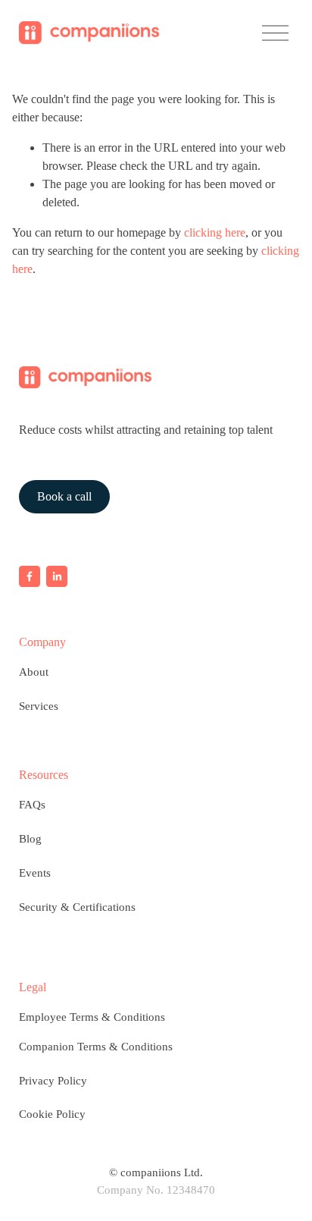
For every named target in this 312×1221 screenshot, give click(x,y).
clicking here (214, 232)
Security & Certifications (77, 907)
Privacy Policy (53, 1081)
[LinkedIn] (56, 576)
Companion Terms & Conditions (96, 1047)
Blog (30, 839)
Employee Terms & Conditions (92, 1017)
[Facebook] (29, 576)
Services (38, 706)
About (33, 672)
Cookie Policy (52, 1114)
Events (35, 873)
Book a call (64, 496)
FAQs (32, 805)
